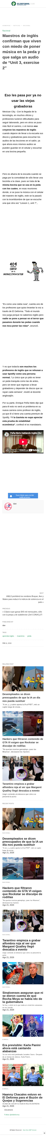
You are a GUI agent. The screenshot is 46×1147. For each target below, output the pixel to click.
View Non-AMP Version (29, 1130)
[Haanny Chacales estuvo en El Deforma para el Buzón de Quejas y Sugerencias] (23, 1075)
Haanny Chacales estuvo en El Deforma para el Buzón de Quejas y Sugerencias (22, 1097)
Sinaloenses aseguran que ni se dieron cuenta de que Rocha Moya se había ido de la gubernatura (22, 997)
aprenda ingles (8, 636)
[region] (23, 14)
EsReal (5, 1039)
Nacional (26, 25)
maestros (21, 636)
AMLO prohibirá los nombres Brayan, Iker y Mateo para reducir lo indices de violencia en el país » (23, 599)
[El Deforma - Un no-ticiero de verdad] (23, 3)
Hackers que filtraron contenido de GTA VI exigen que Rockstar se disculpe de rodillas (22, 742)
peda (29, 636)
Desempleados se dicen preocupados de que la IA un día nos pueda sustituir (21, 697)
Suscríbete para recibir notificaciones (25, 496)
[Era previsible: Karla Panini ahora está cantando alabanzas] (23, 1025)
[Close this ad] (44, 1133)
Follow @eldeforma (11, 1115)
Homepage (6, 25)
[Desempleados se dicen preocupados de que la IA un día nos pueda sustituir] (23, 678)
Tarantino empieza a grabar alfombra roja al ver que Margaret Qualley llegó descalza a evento (22, 787)
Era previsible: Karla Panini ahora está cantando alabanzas (21, 1048)
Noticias (16, 25)
